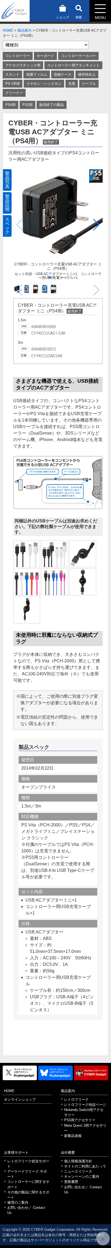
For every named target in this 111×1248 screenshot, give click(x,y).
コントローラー (17, 56)
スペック (7, 226)
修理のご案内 (17, 1202)
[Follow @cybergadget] (20, 1073)
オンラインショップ (20, 1099)
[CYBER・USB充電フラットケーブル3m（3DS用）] (26, 581)
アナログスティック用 (22, 65)
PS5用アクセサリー (79, 1120)
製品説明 (7, 203)
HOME (8, 30)
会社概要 (68, 1152)
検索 (78, 17)
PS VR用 (12, 84)
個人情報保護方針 (78, 1161)
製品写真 (7, 180)
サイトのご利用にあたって (85, 1166)
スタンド (12, 74)
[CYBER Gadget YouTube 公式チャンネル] (91, 1073)
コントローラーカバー (78, 56)
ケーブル (89, 84)
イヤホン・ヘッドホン (43, 84)
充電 (71, 84)
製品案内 (25, 30)
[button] (96, 225)
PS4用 (10, 105)
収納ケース (62, 74)
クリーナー (14, 93)
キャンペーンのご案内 (81, 1176)
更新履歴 (71, 1182)
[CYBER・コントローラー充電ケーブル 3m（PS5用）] (26, 553)
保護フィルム (36, 74)
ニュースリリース (78, 1171)
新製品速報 (73, 1136)
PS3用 (27, 105)
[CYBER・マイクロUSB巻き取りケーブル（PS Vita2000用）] (82, 553)
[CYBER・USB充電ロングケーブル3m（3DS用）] (54, 581)
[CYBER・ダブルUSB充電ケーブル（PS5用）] (54, 553)
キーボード (45, 56)
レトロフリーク (76, 1099)
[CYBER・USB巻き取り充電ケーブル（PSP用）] (26, 609)
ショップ (62, 17)
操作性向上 (87, 74)
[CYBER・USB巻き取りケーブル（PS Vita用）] (82, 581)
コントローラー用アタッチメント (73, 65)
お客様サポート (16, 1152)
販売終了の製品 (51, 105)
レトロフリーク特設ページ (85, 1105)
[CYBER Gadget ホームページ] (15, 10)
